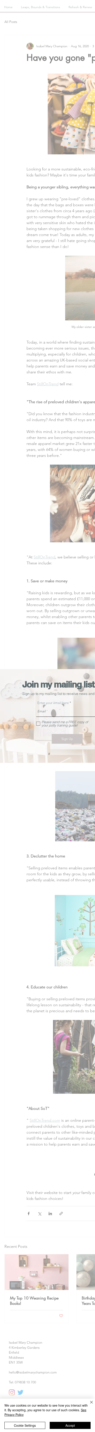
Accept (70, 1425)
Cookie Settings (25, 1425)
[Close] (89, 1405)
